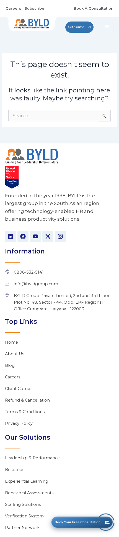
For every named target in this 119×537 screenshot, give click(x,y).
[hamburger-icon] (107, 26)
